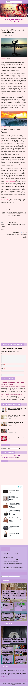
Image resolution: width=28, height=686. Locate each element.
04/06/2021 (18, 609)
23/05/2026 (11, 432)
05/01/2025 (5, 662)
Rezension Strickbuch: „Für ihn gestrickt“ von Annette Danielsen (7, 649)
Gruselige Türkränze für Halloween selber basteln (13, 640)
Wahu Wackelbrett (10, 181)
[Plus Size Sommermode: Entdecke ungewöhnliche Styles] (4, 431)
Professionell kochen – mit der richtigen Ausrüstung (15, 423)
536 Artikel (19, 210)
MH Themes (14, 684)
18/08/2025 (18, 653)
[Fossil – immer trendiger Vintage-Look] (4, 438)
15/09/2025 (5, 653)
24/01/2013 (11, 439)
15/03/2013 (11, 418)
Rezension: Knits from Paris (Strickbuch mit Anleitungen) (19, 658)
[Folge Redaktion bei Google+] (17, 217)
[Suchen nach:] (14, 1)
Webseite (3, 373)
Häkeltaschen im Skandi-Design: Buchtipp (12, 553)
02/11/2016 (5, 619)
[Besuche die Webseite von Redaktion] (10, 217)
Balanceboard (4, 141)
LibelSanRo (3, 58)
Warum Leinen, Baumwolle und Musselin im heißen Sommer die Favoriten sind (13, 594)
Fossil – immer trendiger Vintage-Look (16, 437)
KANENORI (3, 126)
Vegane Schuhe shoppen (19, 607)
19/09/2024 (18, 662)
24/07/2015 (18, 619)
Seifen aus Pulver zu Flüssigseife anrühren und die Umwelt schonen (7, 606)
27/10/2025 (5, 643)
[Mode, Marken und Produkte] (14, 16)
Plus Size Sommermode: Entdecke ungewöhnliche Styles (16, 430)
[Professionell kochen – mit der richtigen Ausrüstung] (4, 424)
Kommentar (4, 353)
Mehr (17, 457)
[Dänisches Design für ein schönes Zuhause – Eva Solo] (4, 417)
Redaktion (11, 35)
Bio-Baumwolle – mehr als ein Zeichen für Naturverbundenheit (8, 615)
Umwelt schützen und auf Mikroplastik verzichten (20, 616)
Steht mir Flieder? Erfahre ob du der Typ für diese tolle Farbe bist (17, 408)
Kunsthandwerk (7, 623)
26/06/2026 (5, 600)
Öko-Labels (6, 580)
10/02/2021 (11, 425)
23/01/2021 (5, 35)
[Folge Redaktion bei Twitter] (15, 217)
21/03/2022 (5, 609)
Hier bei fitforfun (5, 199)
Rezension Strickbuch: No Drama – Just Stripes (13, 567)
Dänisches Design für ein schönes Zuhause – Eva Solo (16, 416)
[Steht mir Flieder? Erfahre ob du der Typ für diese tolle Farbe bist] (4, 410)
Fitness (23, 61)
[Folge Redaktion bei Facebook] (12, 217)
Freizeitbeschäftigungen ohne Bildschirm (21, 650)
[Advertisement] (14, 474)
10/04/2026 (11, 411)
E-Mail (2, 368)
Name (2, 364)
